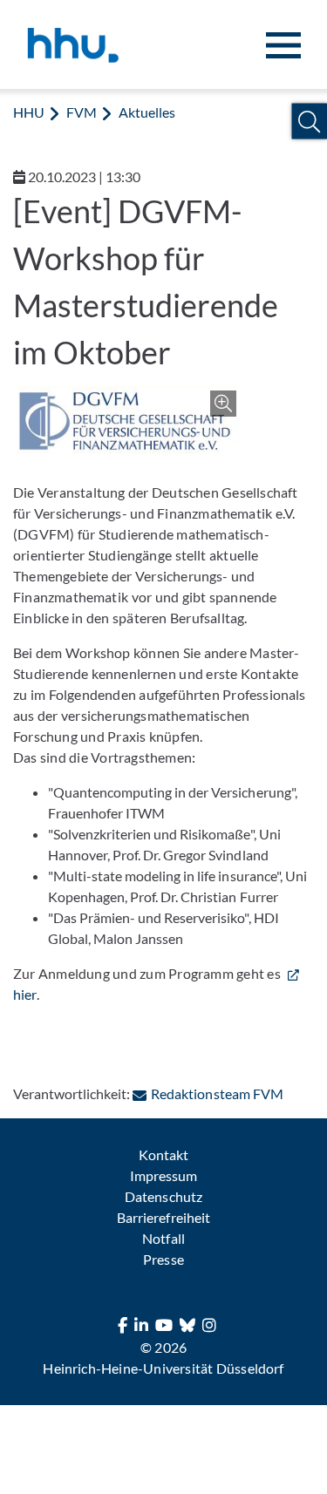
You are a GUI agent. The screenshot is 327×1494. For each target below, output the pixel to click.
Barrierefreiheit (163, 1217)
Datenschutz (163, 1196)
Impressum (163, 1175)
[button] (309, 121)
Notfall (163, 1238)
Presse (163, 1259)
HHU (28, 112)
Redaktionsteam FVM (217, 1093)
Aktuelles (147, 112)
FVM (81, 112)
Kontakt (163, 1154)
